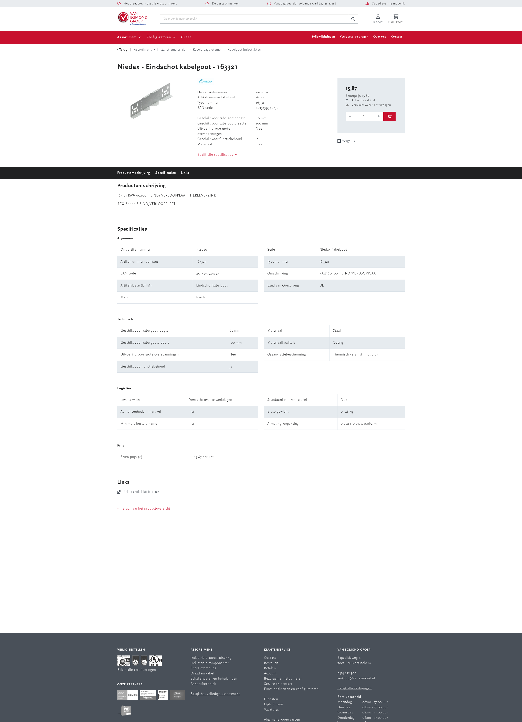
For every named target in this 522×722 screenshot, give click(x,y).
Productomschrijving (133, 173)
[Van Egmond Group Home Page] (132, 18)
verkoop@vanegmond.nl (356, 678)
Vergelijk (348, 141)
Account (270, 673)
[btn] (389, 116)
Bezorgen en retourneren (283, 678)
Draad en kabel (202, 673)
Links (185, 173)
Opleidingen (273, 704)
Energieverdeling (203, 668)
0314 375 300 (346, 673)
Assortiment (127, 37)
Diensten (271, 699)
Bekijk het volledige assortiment (215, 694)
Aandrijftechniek (203, 684)
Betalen (270, 668)
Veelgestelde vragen (354, 36)
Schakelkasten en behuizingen (214, 678)
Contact (396, 36)
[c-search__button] (353, 19)
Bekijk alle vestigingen (354, 688)
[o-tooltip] (364, 116)
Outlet (186, 37)
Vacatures (271, 709)
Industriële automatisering (211, 658)
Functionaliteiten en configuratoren (291, 689)
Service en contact (278, 684)
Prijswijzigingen (323, 36)
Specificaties (165, 173)
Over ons (379, 36)
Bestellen (271, 663)
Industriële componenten (210, 663)
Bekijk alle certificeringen (136, 670)
